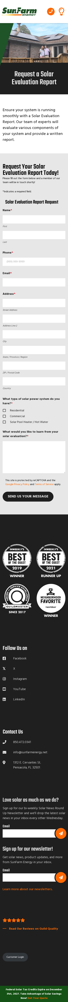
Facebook (20, 658)
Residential (17, 410)
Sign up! (60, 833)
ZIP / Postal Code (11, 373)
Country (7, 388)
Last (5, 242)
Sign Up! (60, 877)
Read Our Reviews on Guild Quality (33, 929)
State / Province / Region (15, 357)
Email (6, 826)
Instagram (20, 679)
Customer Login (15, 957)
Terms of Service (44, 484)
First (5, 226)
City (4, 341)
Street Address (10, 310)
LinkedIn (19, 699)
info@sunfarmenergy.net (30, 752)
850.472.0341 (51, 12)
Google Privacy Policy (17, 484)
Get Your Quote (38, 998)
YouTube (19, 689)
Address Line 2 (10, 326)
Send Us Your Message (28, 496)
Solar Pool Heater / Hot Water (29, 422)
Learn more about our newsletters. (27, 889)
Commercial (17, 416)
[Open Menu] (61, 11)
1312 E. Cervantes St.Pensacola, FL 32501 (27, 765)
